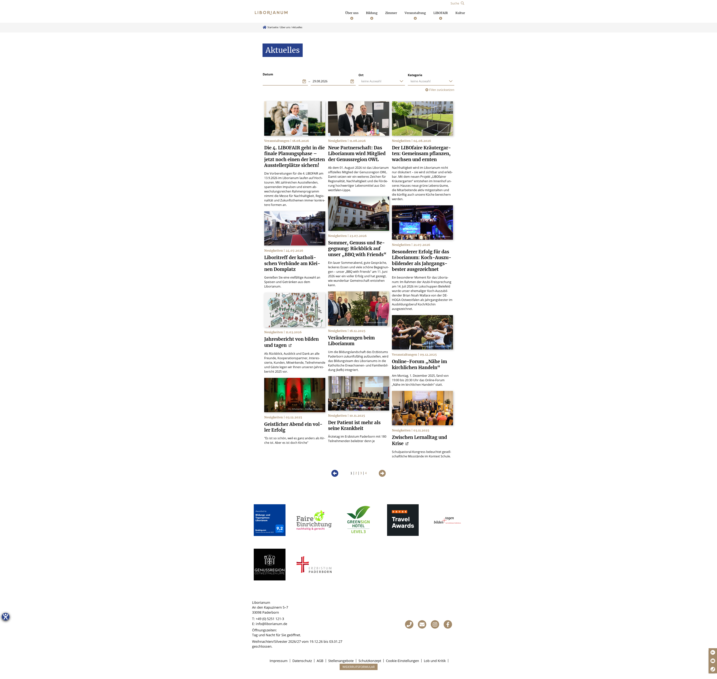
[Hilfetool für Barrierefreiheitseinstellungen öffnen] (5, 616)
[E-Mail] (422, 624)
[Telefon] (409, 624)
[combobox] (381, 81)
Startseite (272, 27)
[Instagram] (435, 624)
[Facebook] (448, 624)
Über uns (285, 27)
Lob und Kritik (435, 660)
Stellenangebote (341, 660)
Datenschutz (302, 660)
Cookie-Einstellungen (402, 660)
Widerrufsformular (358, 667)
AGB (320, 660)
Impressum (279, 660)
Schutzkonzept (369, 660)
